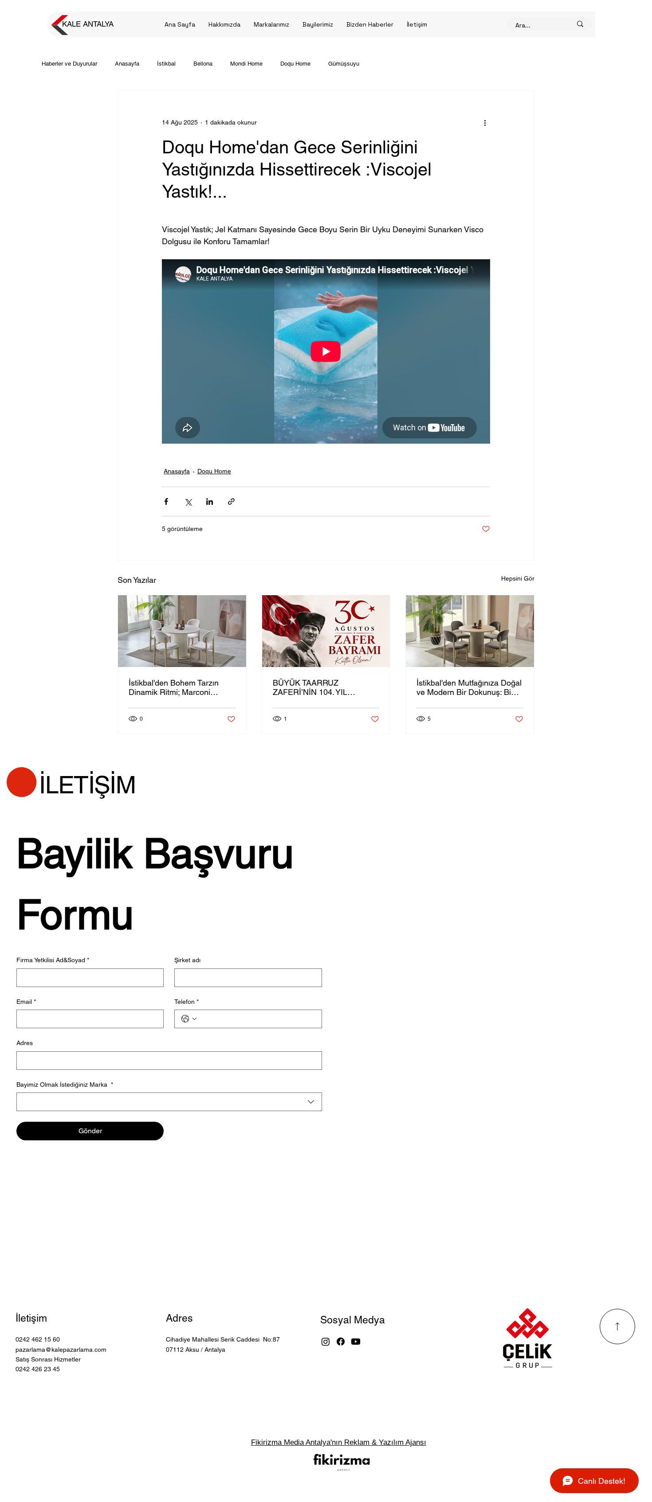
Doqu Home (295, 63)
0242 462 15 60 (38, 1339)
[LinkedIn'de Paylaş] (209, 501)
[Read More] (617, 1326)
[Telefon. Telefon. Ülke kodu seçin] (189, 1019)
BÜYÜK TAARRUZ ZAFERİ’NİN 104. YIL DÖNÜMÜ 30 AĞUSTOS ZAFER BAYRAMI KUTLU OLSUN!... (319, 687)
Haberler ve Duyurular (69, 63)
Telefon (186, 1001)
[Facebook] (340, 1341)
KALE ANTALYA (88, 24)
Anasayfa (127, 63)
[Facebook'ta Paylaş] (166, 501)
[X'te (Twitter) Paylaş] (188, 501)
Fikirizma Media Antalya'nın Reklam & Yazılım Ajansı (338, 1442)
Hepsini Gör (517, 578)
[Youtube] (355, 1341)
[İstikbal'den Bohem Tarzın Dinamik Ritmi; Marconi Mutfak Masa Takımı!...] (182, 631)
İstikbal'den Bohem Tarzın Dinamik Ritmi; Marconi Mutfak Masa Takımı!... (174, 687)
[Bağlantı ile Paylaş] (231, 501)
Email (26, 1001)
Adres (24, 1042)
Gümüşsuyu (343, 63)
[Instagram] (325, 1341)
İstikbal (166, 63)
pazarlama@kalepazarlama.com (61, 1349)
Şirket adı (187, 960)
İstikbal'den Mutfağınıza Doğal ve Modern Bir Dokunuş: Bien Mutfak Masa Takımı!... (469, 687)
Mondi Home (246, 63)
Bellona (202, 63)
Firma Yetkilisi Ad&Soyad (52, 960)
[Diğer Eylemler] (484, 122)
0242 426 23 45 (38, 1369)
